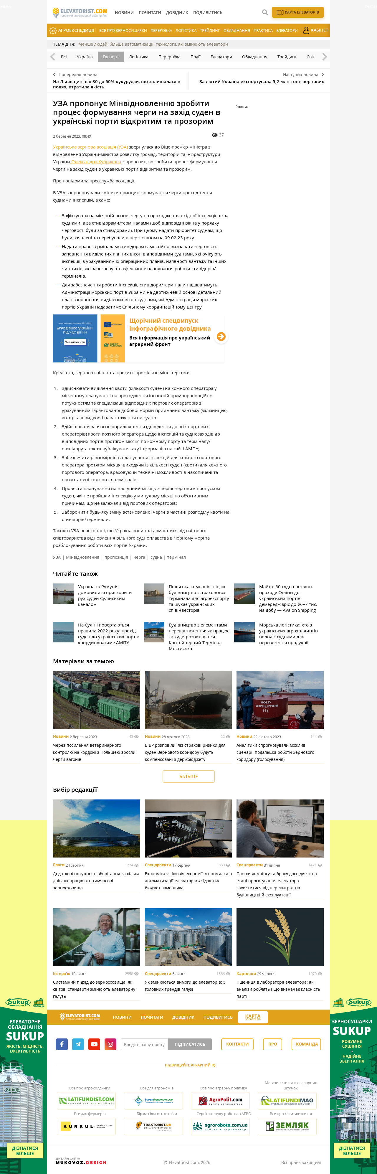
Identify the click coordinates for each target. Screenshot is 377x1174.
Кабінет (319, 30)
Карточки (246, 973)
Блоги (59, 865)
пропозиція (116, 557)
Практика (263, 30)
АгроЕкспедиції (75, 30)
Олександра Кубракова (95, 161)
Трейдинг (210, 30)
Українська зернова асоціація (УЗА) (90, 147)
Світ (311, 57)
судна (156, 557)
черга (139, 557)
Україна (85, 57)
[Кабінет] (273, 1018)
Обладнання (237, 30)
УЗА (57, 557)
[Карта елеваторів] (253, 1017)
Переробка (161, 30)
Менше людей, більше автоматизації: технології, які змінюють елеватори (153, 44)
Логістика (186, 30)
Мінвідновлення (82, 557)
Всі (64, 57)
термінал (176, 557)
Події (196, 57)
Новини (61, 736)
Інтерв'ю (61, 973)
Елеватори (287, 30)
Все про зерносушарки (123, 30)
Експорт (111, 57)
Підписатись (190, 1044)
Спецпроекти (158, 865)
